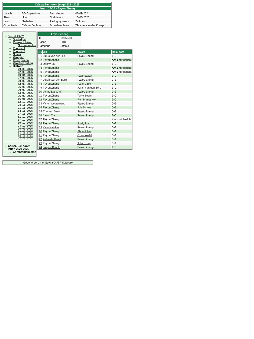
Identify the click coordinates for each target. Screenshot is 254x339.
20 (40, 131)
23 (40, 143)
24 (40, 147)
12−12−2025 (25, 101)
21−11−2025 (25, 107)
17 (40, 119)
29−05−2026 (25, 69)
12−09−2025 (25, 134)
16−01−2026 (25, 98)
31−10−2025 (25, 116)
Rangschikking (22, 42)
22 (40, 139)
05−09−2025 (25, 137)
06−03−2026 (25, 86)
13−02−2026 (25, 92)
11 (40, 95)
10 (40, 91)
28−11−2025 (25, 104)
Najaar (17, 54)
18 (40, 123)
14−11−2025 (25, 110)
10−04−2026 (25, 74)
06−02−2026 (25, 95)
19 (40, 127)
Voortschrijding (23, 63)
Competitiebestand (25, 151)
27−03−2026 (25, 77)
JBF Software (64, 162)
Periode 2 (19, 51)
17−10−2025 (25, 119)
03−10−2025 (25, 125)
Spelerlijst (19, 39)
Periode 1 (19, 48)
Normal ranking (28, 45)
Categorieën (21, 60)
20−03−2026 (25, 80)
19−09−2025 (25, 131)
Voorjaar (18, 57)
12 (40, 99)
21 (40, 135)
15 (40, 111)
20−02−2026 (25, 89)
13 (40, 103)
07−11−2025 (25, 113)
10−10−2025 (25, 122)
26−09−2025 (25, 128)
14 (40, 107)
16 (40, 115)
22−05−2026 (25, 71)
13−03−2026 (25, 83)
